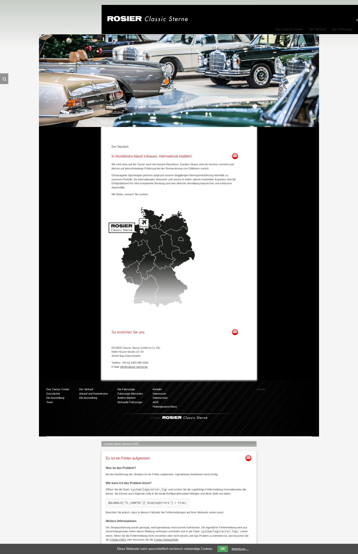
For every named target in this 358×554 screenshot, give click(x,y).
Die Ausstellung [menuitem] (55, 397)
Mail (281, 401)
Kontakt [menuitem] (157, 389)
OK (222, 549)
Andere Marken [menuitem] (126, 397)
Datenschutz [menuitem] (160, 397)
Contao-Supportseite (166, 539)
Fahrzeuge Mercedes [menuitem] (130, 393)
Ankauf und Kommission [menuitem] (93, 393)
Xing (300, 391)
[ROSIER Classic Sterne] (147, 20)
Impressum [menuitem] (159, 393)
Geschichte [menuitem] (53, 393)
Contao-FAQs (118, 539)
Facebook (281, 391)
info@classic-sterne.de (134, 366)
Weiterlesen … (240, 548)
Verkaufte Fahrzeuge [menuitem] (129, 402)
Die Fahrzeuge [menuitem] (342, 29)
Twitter (290, 391)
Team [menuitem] (49, 402)
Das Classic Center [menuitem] (289, 29)
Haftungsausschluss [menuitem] (165, 406)
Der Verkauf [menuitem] (317, 29)
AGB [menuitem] (155, 402)
